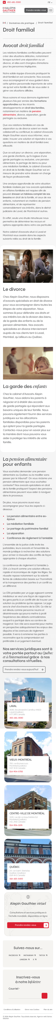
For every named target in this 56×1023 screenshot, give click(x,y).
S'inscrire (44, 996)
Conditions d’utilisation (12, 1010)
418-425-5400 (16, 879)
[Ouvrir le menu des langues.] (51, 2)
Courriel (14, 988)
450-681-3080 (16, 718)
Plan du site (48, 1010)
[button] (50, 10)
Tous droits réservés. (29, 1017)
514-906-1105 (15, 825)
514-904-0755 (16, 772)
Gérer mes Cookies (32, 1010)
